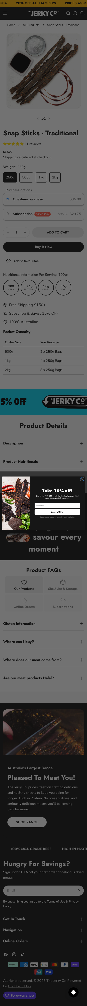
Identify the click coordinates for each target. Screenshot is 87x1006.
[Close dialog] (82, 479)
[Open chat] (73, 992)
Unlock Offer (57, 512)
